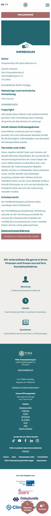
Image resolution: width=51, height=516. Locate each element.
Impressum (42, 461)
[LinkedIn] (31, 440)
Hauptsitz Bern (25, 408)
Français (25, 451)
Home (6, 457)
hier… (28, 85)
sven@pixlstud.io (9, 104)
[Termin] (25, 306)
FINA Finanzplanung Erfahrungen (19, 461)
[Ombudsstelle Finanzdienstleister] (25, 499)
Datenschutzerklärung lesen (21, 237)
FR (6, 5)
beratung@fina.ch (25, 370)
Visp (25, 426)
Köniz (25, 414)
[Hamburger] (48, 5)
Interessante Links (26, 457)
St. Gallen (25, 420)
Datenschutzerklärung (15, 231)
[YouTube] (19, 440)
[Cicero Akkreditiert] (25, 491)
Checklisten (42, 457)
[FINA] (25, 5)
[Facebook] (25, 440)
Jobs (14, 457)
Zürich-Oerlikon (25, 429)
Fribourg (25, 411)
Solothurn (25, 417)
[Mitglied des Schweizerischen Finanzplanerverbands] (25, 483)
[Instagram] (37, 440)
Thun (25, 423)
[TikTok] (13, 440)
